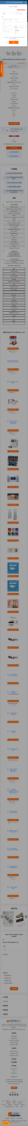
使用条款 (15, 37)
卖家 (16, 6)
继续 (14, 42)
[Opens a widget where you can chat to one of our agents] (5, 1123)
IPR (18, 37)
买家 (11, 6)
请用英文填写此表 (21, 9)
